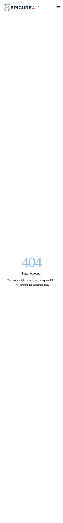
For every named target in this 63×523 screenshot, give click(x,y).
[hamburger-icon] (58, 7)
